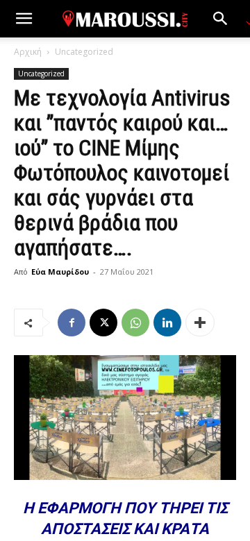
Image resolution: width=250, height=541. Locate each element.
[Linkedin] (167, 322)
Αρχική (28, 52)
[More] (200, 322)
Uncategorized (84, 52)
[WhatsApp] (135, 322)
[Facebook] (71, 322)
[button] (23, 18)
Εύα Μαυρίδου (60, 271)
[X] (103, 322)
